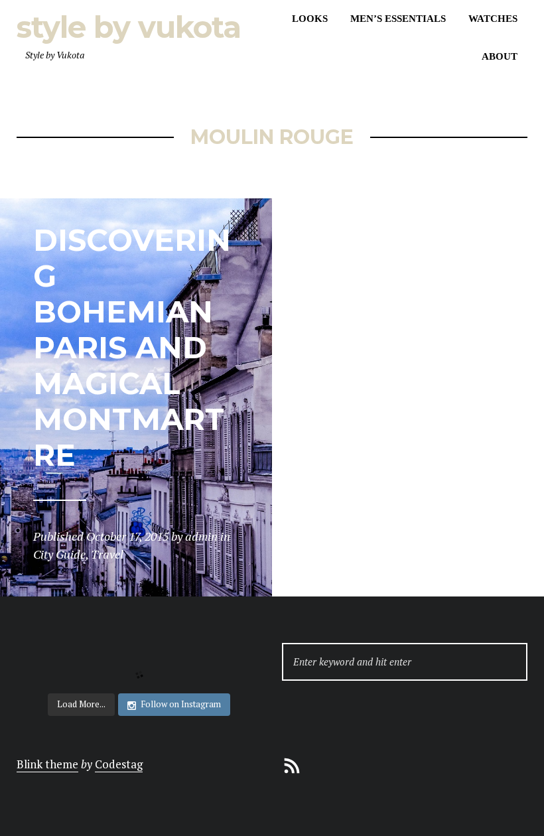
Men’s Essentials (398, 18)
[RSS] (292, 764)
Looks (310, 18)
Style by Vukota (129, 27)
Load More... (81, 704)
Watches (492, 18)
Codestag (119, 764)
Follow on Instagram (181, 704)
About (499, 56)
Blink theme (47, 764)
